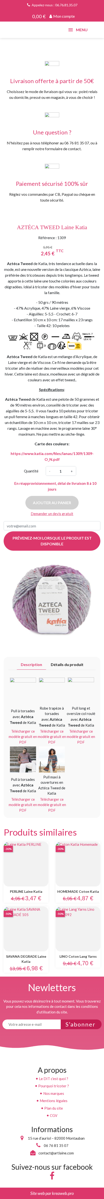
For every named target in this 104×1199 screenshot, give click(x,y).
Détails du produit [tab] (67, 664)
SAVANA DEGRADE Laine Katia (26, 959)
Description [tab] (31, 664)
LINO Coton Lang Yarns (78, 956)
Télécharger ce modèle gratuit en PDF (23, 736)
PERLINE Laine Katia (26, 891)
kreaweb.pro (63, 1193)
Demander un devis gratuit (52, 513)
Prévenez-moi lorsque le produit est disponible (52, 541)
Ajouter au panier (52, 502)
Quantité (31, 471)
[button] (62, 16)
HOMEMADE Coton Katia (78, 891)
